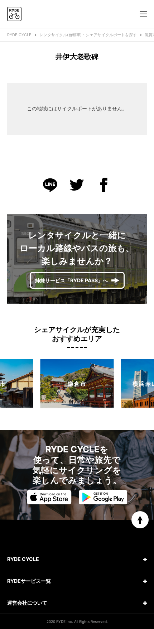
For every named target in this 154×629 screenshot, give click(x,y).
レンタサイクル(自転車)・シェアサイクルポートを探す (88, 34)
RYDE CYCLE (19, 34)
